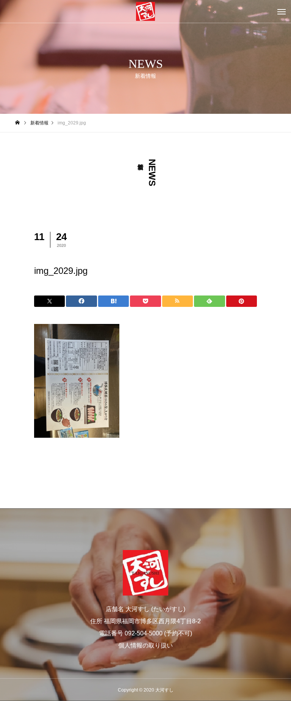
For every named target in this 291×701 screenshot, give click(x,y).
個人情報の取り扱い (145, 645)
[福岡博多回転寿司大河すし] (145, 11)
